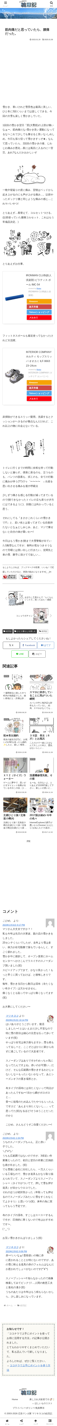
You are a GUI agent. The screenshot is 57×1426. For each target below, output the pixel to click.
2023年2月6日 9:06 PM (16, 1251)
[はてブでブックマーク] (47, 1040)
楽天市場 (33, 306)
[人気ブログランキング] (9, 576)
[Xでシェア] (9, 1031)
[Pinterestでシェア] (22, 1049)
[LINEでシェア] (9, 1049)
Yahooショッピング (39, 312)
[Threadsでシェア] (22, 1040)
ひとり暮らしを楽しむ (26, 631)
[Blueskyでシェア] (35, 1031)
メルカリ (33, 317)
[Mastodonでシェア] (22, 1031)
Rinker (39, 288)
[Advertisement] (28, 71)
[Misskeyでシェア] (47, 1031)
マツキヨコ (12, 1015)
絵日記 (9, 631)
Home (15, 1399)
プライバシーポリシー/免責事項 (28, 1408)
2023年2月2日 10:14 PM (17, 1020)
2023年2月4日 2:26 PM (13, 1138)
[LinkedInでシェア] (35, 1049)
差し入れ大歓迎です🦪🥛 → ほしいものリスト (42, 1401)
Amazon (33, 301)
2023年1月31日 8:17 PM (14, 925)
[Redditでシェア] (35, 1040)
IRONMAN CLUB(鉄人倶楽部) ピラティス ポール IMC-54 (38, 280)
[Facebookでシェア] (9, 1040)
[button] (37, 654)
